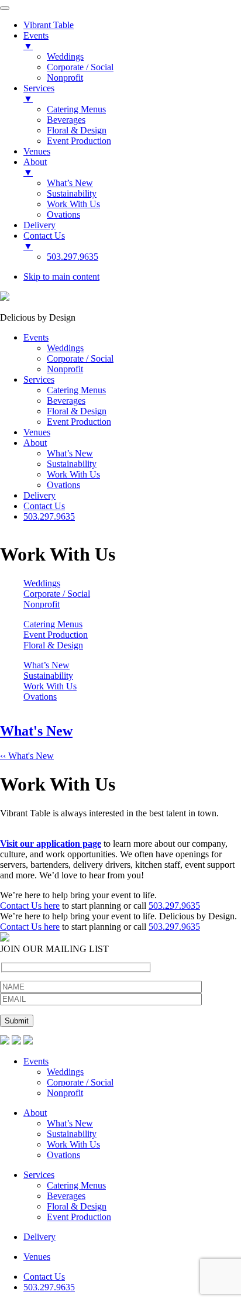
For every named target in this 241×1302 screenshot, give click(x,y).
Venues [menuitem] (36, 151)
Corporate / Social (56, 594)
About (35, 1113)
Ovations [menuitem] (63, 214)
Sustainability (48, 676)
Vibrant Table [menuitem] (48, 25)
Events (36, 1061)
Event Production (55, 635)
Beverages (66, 1196)
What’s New (46, 665)
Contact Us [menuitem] (44, 241)
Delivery (39, 1237)
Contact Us (44, 1277)
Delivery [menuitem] (39, 225)
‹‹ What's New (27, 756)
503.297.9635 (174, 906)
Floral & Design (53, 645)
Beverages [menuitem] (66, 120)
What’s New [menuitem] (70, 183)
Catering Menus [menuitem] (76, 109)
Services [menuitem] (38, 93)
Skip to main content (61, 276)
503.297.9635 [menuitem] (72, 257)
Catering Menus (52, 624)
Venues (36, 1257)
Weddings (41, 583)
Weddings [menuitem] (65, 56)
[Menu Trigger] (4, 8)
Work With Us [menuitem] (73, 204)
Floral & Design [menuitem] (76, 130)
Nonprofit (41, 604)
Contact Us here (30, 906)
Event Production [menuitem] (79, 141)
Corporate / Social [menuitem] (80, 67)
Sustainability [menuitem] (72, 193)
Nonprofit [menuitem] (65, 78)
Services (38, 1175)
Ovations (40, 697)
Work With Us (50, 686)
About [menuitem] (35, 167)
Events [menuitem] (36, 40)
